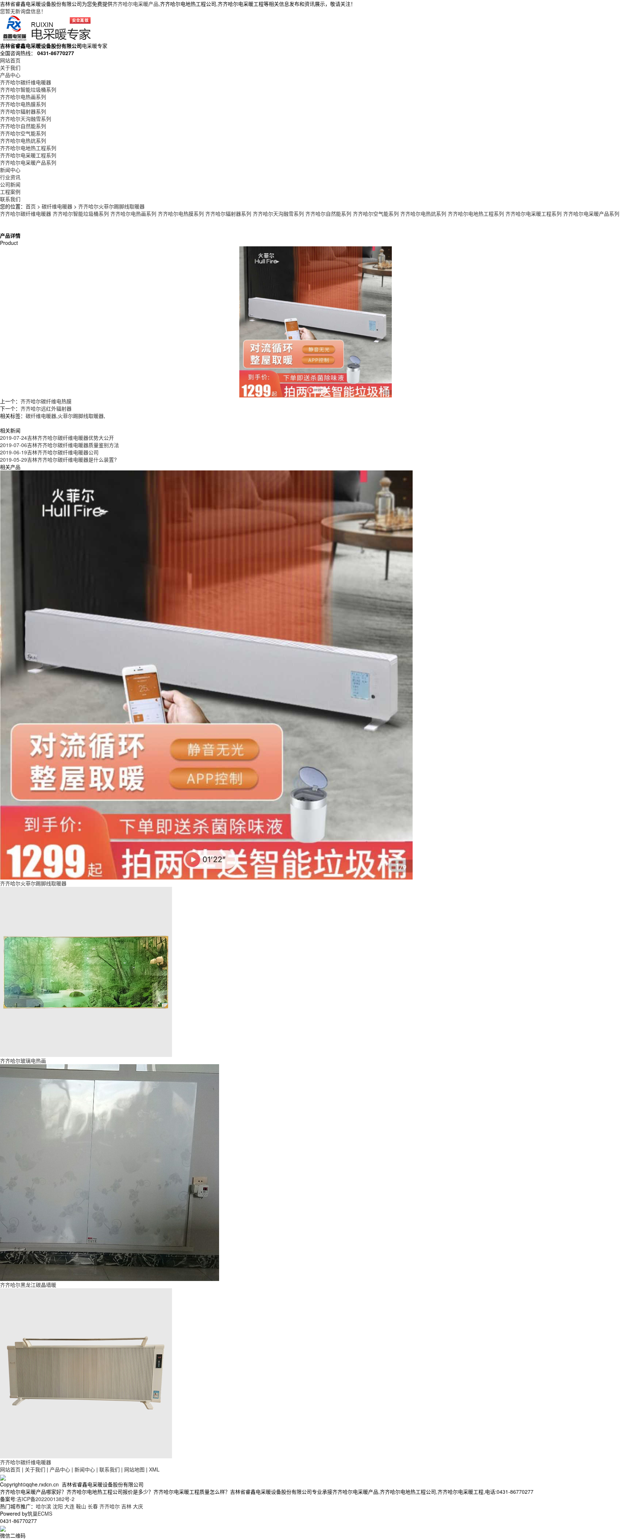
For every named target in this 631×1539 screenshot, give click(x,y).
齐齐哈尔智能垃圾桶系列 (28, 89)
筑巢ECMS (39, 1513)
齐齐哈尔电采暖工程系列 (28, 155)
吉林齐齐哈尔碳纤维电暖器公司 (49, 452)
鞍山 (81, 1506)
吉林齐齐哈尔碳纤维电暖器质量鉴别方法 (59, 445)
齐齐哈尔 (109, 1506)
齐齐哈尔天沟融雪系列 (25, 118)
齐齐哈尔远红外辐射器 (46, 408)
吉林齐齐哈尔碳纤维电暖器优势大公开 (57, 437)
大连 (69, 1506)
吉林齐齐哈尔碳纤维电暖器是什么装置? (58, 459)
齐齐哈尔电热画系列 (23, 96)
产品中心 (10, 74)
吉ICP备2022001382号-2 (45, 1499)
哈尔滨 (43, 1506)
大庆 (138, 1506)
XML (154, 1469)
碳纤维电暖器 (57, 206)
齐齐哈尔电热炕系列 (23, 140)
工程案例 (10, 191)
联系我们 (10, 199)
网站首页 (10, 60)
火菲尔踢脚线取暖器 (81, 415)
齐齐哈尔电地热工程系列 (28, 147)
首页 (31, 206)
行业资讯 (10, 177)
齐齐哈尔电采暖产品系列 (28, 162)
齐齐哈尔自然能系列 (23, 126)
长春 (93, 1506)
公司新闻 (10, 184)
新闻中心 (10, 169)
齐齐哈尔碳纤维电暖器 (25, 82)
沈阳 (58, 1506)
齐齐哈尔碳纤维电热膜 (46, 401)
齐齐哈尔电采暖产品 (135, 3)
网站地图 (134, 1469)
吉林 (126, 1506)
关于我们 (10, 67)
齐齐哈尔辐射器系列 (23, 111)
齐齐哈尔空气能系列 (23, 133)
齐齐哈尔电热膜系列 (23, 104)
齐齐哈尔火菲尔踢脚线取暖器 (111, 206)
